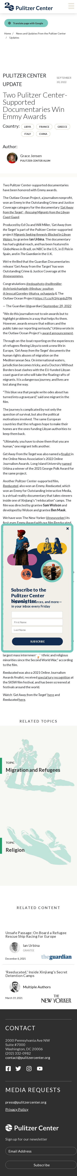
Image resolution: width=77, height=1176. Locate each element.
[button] (37, 595)
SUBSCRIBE (37, 641)
